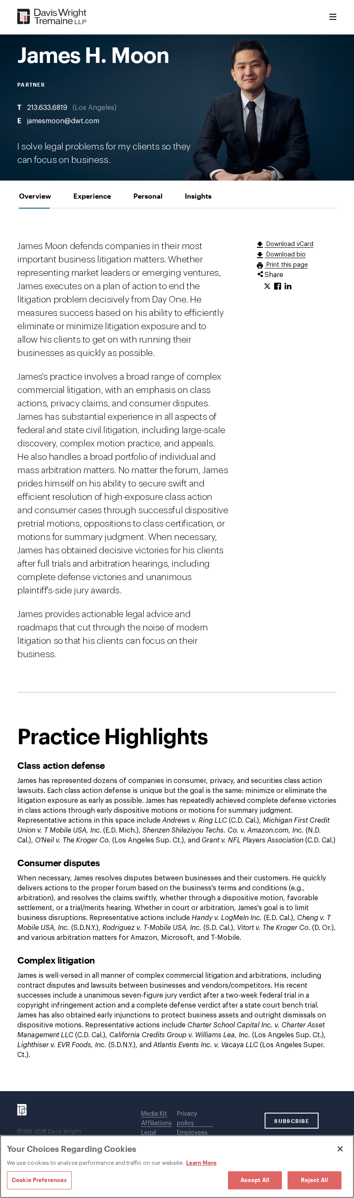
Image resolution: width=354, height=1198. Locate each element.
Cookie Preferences (39, 1179)
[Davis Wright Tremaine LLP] (52, 17)
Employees (192, 1133)
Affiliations (156, 1123)
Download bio (285, 255)
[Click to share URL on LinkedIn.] (287, 286)
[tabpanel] (177, 650)
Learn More (201, 1162)
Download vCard (289, 244)
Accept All (254, 1179)
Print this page (286, 265)
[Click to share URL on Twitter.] (267, 286)
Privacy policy (187, 1118)
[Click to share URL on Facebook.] (277, 286)
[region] (177, 1166)
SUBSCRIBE (291, 1121)
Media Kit (154, 1114)
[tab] (35, 196)
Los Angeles (94, 107)
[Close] (340, 1148)
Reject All (314, 1179)
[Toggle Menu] (333, 17)
